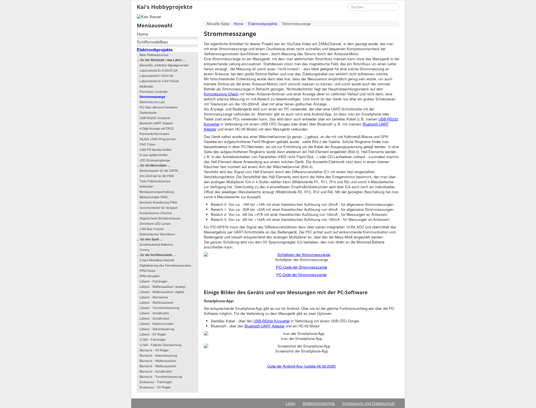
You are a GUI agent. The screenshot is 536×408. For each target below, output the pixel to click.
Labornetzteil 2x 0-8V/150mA (159, 81)
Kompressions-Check (221, 93)
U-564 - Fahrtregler (153, 339)
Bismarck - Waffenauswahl (158, 366)
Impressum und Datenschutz (368, 403)
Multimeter (147, 86)
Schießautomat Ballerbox (156, 244)
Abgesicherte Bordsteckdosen (160, 218)
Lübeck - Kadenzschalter (157, 323)
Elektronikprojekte (155, 49)
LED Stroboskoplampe (155, 160)
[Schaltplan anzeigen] (301, 254)
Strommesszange (152, 97)
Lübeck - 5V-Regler (153, 334)
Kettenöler (146, 186)
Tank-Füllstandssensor (155, 181)
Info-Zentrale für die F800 (157, 175)
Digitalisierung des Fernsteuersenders (165, 265)
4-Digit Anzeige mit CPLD (157, 128)
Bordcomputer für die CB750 (159, 170)
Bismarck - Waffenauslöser (158, 360)
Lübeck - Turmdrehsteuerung (159, 307)
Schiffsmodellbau (152, 41)
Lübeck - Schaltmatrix (154, 313)
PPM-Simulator (150, 276)
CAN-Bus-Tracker (152, 228)
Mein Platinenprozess (154, 54)
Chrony (145, 249)
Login (290, 403)
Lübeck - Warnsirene (154, 297)
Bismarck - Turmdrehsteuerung (161, 376)
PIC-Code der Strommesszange (301, 267)
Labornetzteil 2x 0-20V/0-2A (158, 70)
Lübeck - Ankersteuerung (157, 329)
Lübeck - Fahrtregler (154, 281)
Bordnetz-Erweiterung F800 (158, 202)
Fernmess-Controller (154, 91)
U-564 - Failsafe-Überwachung (160, 344)
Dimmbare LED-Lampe (155, 223)
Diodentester (148, 112)
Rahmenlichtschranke (154, 133)
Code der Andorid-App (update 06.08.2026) (301, 366)
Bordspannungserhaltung (157, 191)
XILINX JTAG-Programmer (158, 139)
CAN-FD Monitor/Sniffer (156, 149)
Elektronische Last (152, 102)
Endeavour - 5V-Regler (155, 387)
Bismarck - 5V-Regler (154, 350)
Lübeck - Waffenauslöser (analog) (163, 286)
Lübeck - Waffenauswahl (156, 302)
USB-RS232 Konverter (271, 320)
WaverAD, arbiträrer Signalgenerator (164, 65)
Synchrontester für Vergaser (159, 207)
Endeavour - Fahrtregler (156, 382)
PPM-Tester (147, 270)
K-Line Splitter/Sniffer (154, 155)
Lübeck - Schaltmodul (154, 318)
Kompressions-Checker (156, 213)
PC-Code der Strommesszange (301, 274)
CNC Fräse (147, 144)
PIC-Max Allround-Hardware (159, 107)
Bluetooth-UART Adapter (156, 123)
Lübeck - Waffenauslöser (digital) (162, 291)
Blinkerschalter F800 (154, 197)
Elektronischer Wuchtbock (157, 234)
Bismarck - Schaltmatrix (156, 371)
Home (142, 34)
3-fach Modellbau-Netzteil (157, 260)
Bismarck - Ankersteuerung (158, 355)
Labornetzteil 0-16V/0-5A (156, 75)
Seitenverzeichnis (319, 403)
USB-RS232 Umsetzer (155, 117)
